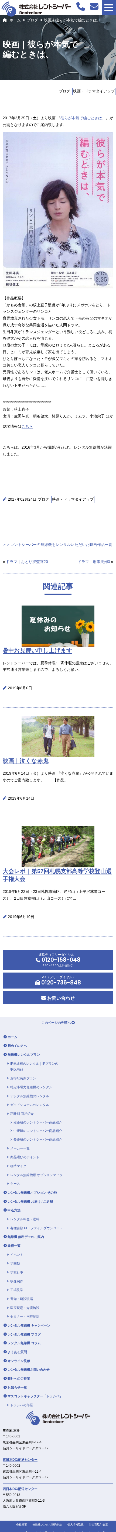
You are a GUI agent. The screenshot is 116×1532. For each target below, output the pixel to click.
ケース (15, 1184)
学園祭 (15, 1263)
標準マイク (18, 1166)
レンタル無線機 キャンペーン (29, 1325)
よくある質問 (17, 1352)
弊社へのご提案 (19, 1378)
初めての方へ (17, 1046)
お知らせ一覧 (17, 1387)
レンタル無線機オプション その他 (32, 1193)
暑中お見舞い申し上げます (37, 650)
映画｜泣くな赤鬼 (26, 761)
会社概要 (21, 1524)
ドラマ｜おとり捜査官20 (27, 562)
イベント (16, 1255)
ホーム (15, 20)
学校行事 (16, 1272)
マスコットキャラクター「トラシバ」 (35, 1396)
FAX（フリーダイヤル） (60, 980)
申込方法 (14, 1210)
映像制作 (16, 1281)
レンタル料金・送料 (24, 1219)
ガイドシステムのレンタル (29, 1105)
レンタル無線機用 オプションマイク (36, 1175)
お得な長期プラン (23, 1078)
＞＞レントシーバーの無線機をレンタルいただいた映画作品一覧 (57, 545)
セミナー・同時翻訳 (24, 1316)
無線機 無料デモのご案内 (26, 1237)
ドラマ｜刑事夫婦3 (94, 562)
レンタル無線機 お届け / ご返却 (30, 1201)
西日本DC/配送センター (20, 1489)
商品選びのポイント (24, 1157)
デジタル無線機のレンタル (29, 1096)
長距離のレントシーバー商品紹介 (37, 1139)
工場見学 (16, 1290)
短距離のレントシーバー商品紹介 (37, 1122)
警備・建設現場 (21, 1299)
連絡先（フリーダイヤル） (59, 960)
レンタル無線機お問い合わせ (29, 1370)
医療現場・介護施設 (24, 1308)
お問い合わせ (60, 998)
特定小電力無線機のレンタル (31, 1087)
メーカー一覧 (20, 1148)
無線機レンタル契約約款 (47, 1524)
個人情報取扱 (75, 1524)
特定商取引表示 (98, 1524)
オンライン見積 (19, 1361)
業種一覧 (14, 1246)
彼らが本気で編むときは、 (83, 118)
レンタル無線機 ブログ (24, 1334)
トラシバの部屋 (21, 1405)
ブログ (32, 20)
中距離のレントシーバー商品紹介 (37, 1131)
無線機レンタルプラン (24, 1055)
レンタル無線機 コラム (24, 1343)
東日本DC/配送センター (20, 1460)
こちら (27, 426)
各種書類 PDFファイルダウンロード (36, 1228)
